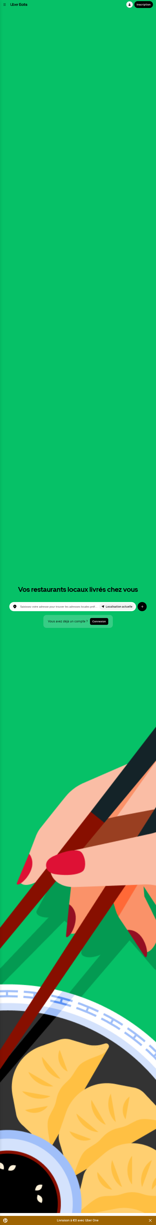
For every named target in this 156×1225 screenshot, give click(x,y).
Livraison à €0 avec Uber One (78, 1220)
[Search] (142, 606)
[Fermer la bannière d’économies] (150, 1220)
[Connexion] (129, 4)
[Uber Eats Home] (18, 4)
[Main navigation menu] (4, 4)
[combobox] (59, 606)
